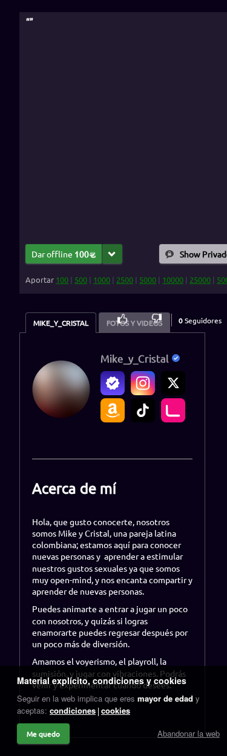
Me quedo (43, 733)
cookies (115, 710)
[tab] (60, 322)
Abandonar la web (188, 733)
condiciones (73, 710)
